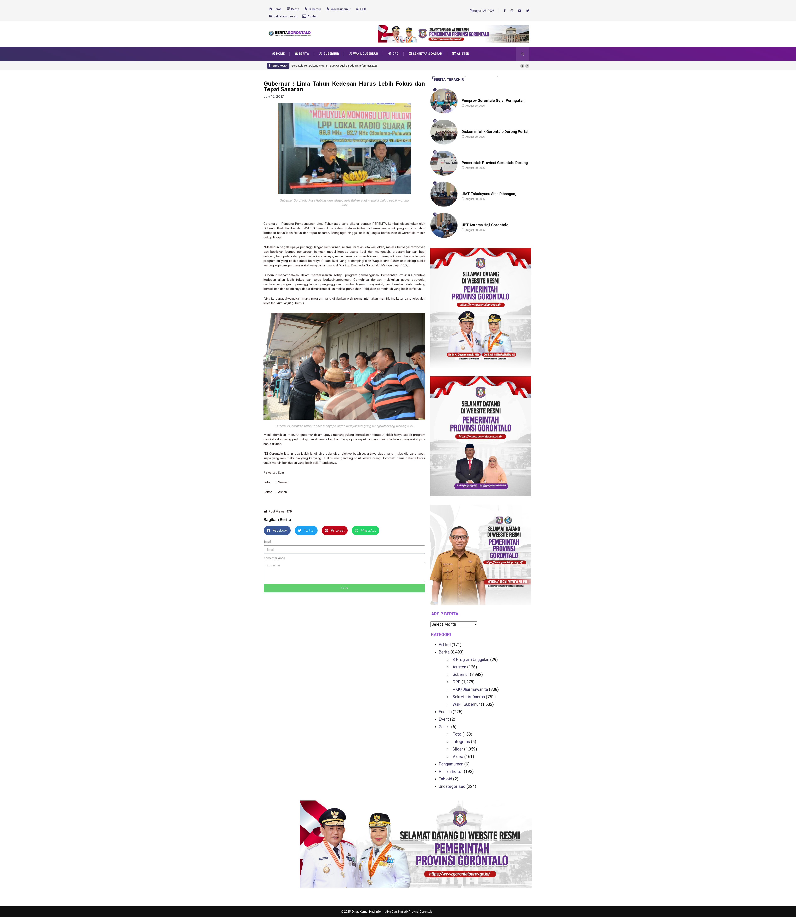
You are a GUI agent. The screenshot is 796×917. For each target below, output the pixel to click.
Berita (466, 96)
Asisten (459, 666)
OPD (457, 681)
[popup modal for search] (522, 54)
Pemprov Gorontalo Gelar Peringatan (493, 100)
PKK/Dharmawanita (470, 689)
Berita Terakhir (449, 79)
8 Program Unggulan (471, 659)
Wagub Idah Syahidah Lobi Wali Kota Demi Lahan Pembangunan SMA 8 (334, 65)
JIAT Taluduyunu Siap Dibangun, (489, 194)
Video (458, 756)
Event (444, 719)
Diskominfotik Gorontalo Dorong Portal (495, 131)
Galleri (444, 726)
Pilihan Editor (451, 771)
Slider (458, 749)
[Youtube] (519, 10)
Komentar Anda (274, 558)
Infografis (461, 741)
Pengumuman (451, 764)
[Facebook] (505, 10)
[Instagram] (512, 10)
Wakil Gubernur (466, 704)
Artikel (445, 644)
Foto (457, 734)
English (445, 711)
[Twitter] (527, 10)
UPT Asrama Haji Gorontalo (485, 225)
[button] (522, 66)
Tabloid (445, 778)
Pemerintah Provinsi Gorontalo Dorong (495, 162)
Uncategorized (452, 786)
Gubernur (468, 189)
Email (267, 541)
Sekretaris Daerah (469, 696)
